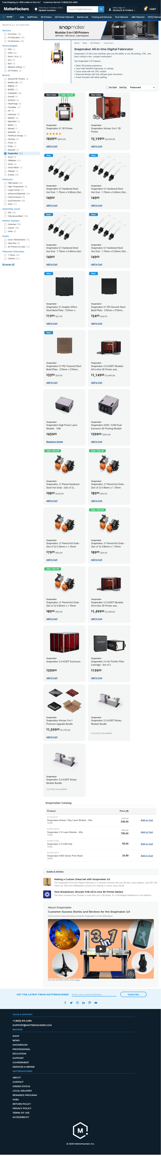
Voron (12, 164)
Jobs (16, 1099)
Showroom (20, 1044)
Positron (13, 139)
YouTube (95, 1003)
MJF (11, 63)
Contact (18, 1082)
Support (18, 1058)
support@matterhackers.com (32, 1025)
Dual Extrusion (16, 201)
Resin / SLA (15, 56)
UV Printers (14, 70)
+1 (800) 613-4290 (69, 2)
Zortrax (13, 175)
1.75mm (14, 255)
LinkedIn (83, 1003)
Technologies (9, 45)
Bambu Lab (82, 17)
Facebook (65, 1003)
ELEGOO (13, 100)
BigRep (13, 86)
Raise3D (13, 150)
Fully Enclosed (16, 197)
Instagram (77, 1003)
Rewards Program (25, 1095)
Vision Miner (15, 167)
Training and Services (102, 17)
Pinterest (89, 1003)
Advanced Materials (19, 193)
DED (11, 49)
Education (19, 1053)
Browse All (8, 264)
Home (76, 43)
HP (11, 111)
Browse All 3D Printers (16, 25)
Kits (12, 212)
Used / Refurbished (19, 239)
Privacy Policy (22, 1108)
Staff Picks (32, 17)
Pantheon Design (17, 135)
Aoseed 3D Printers (18, 79)
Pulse (12, 146)
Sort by (122, 87)
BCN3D (13, 89)
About (17, 1077)
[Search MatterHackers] (101, 9)
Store (85, 43)
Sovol (12, 157)
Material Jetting (16, 67)
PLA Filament (121, 17)
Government (21, 1062)
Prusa (12, 142)
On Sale (113, 87)
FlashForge (14, 104)
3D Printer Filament (64, 17)
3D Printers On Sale (19, 247)
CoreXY (13, 228)
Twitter (71, 1003)
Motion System (10, 220)
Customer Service (51, 2)
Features (7, 179)
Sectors (6, 30)
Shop (16, 1036)
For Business (16, 41)
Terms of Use (21, 1112)
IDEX (12, 204)
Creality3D (15, 93)
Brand (6, 75)
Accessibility (21, 1117)
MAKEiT (13, 118)
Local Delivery (22, 1090)
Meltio (12, 125)
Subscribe (133, 994)
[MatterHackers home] (16, 9)
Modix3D (14, 132)
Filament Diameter (13, 251)
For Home (14, 34)
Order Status (21, 1086)
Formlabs (14, 107)
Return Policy (22, 1104)
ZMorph (13, 171)
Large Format (16, 190)
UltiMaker (14, 160)
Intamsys (14, 114)
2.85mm (14, 258)
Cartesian (14, 224)
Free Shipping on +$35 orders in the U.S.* (21, 2)
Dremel (13, 96)
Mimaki (13, 128)
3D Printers (46, 17)
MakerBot (14, 121)
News (16, 1040)
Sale (22, 17)
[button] (48, 9)
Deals (5, 236)
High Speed (15, 183)
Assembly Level (11, 209)
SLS (11, 60)
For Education (16, 37)
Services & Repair (24, 1066)
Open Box (14, 243)
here (78, 980)
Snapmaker (15, 153)
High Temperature (17, 186)
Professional (21, 1049)
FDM (12, 53)
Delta (12, 231)
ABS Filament (138, 17)
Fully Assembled (18, 216)
